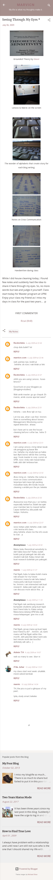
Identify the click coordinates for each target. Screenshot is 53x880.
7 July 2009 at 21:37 (29, 570)
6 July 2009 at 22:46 (35, 358)
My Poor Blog (10, 763)
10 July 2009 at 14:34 (29, 684)
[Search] (49, 5)
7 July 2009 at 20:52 (35, 545)
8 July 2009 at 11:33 (35, 600)
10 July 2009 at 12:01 (33, 667)
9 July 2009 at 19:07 (33, 652)
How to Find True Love (16, 831)
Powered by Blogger (28, 869)
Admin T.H (19, 652)
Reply (16, 352)
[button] (49, 20)
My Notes (13, 331)
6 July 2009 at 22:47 (34, 375)
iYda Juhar (19, 667)
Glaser (37, 59)
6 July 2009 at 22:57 (35, 523)
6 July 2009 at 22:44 (34, 343)
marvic (17, 570)
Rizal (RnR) (26, 320)
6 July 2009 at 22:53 (34, 498)
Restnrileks (19, 343)
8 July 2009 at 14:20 (29, 625)
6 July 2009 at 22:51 (34, 408)
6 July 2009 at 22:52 (35, 473)
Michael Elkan (32, 874)
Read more (44, 788)
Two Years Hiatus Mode (17, 797)
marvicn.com (20, 357)
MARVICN (26, 5)
